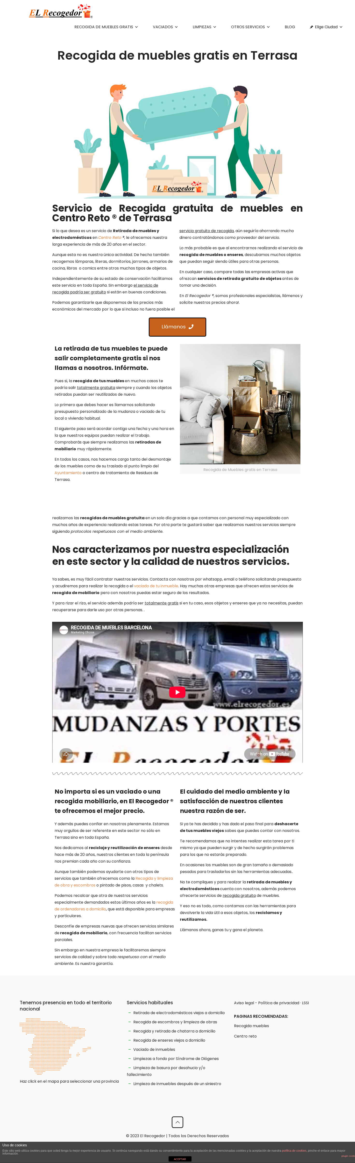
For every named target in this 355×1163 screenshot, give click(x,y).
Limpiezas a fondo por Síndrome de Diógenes (176, 1058)
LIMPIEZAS (202, 27)
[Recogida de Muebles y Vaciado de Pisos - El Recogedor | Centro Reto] (61, 11)
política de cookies (294, 1150)
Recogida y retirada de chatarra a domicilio (174, 1031)
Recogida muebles (251, 1026)
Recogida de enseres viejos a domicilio (169, 1040)
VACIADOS (163, 27)
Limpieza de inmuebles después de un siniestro (177, 1084)
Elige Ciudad (326, 27)
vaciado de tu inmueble (156, 586)
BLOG (290, 27)
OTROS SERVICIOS (248, 27)
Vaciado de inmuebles (154, 1049)
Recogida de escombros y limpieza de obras (175, 1022)
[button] (177, 327)
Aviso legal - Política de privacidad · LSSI (271, 1003)
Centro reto (245, 1036)
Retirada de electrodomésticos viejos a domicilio (179, 1013)
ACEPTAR (180, 1159)
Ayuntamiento (68, 473)
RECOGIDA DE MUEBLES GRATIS (103, 27)
